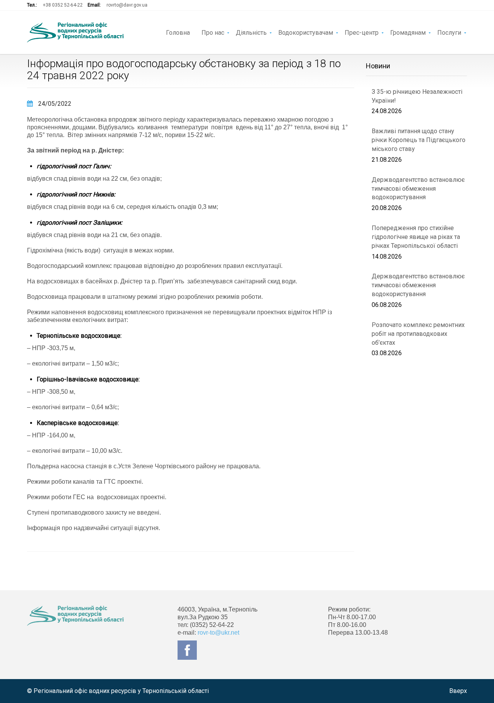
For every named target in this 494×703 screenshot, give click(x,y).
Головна (178, 32)
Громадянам (408, 32)
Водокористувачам (305, 32)
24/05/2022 (54, 103)
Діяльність (251, 32)
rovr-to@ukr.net (218, 632)
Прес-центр (362, 32)
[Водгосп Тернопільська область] (75, 32)
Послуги (449, 32)
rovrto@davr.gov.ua (127, 5)
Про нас (212, 32)
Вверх (458, 691)
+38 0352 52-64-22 (63, 5)
